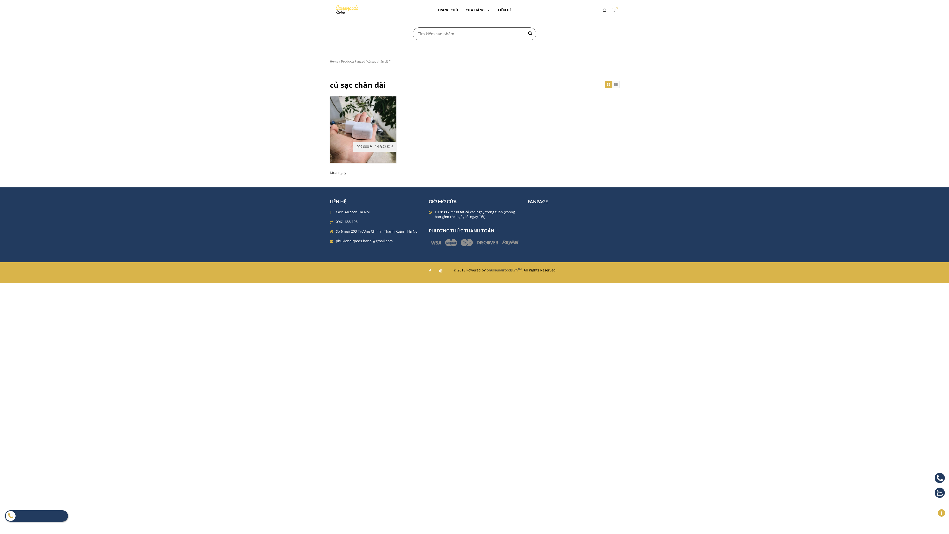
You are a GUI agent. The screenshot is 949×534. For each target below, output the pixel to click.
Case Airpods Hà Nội (353, 212)
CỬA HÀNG (475, 10)
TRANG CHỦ (448, 10)
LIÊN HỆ (505, 10)
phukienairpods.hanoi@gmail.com (364, 241)
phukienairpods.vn (504, 270)
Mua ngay (338, 172)
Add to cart (342, 137)
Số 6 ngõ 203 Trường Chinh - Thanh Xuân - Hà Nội (377, 231)
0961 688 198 (347, 221)
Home (334, 61)
